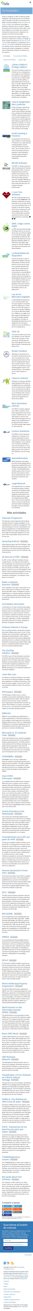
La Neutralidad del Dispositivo (20, 254)
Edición (5, 1286)
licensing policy (23, 1278)
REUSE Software (19, 163)
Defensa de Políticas (9, 60)
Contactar (6, 1281)
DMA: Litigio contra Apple (21, 224)
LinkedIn (7, 1212)
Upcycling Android (10, 541)
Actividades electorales (13, 604)
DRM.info (6, 713)
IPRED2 (5, 937)
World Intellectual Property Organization (14, 984)
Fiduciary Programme (12, 518)
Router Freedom (19, 351)
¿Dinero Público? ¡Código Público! (19, 65)
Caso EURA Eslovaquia (7, 777)
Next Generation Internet (19, 404)
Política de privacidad (9, 1289)
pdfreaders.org (8, 706)
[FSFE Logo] (5, 3)
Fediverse (7, 1206)
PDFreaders (7, 692)
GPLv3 (5, 960)
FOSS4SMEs (8, 756)
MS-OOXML (7, 914)
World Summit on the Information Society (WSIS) (12, 1010)
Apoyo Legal (22, 60)
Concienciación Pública (20, 56)
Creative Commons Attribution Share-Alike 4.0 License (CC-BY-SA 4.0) (16, 1275)
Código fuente (7, 1297)
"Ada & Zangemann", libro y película (21, 103)
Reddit (17, 1209)
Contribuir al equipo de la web (12, 1299)
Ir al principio (28, 1255)
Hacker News (7, 1209)
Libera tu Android (20, 378)
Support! (7, 1214)
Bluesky (17, 1206)
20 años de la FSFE (11, 557)
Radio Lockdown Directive (10, 583)
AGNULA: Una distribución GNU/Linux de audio (14, 1100)
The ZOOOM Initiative (8, 651)
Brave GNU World (10, 1033)
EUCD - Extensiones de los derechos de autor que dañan (14, 1129)
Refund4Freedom (20, 458)
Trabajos (6, 1284)
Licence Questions (20, 431)
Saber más (19, 1218)
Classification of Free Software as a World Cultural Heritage (16, 1077)
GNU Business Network (8, 1058)
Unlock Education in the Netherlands (13, 812)
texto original (22, 1306)
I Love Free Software (17, 193)
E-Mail (17, 1212)
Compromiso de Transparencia (12, 1291)
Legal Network (18, 483)
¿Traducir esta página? (10, 1302)
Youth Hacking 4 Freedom (19, 134)
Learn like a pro (9, 674)
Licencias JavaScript (9, 1294)
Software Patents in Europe (15, 627)
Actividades (6, 56)
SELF (4, 892)
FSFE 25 (15, 331)
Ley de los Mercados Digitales (21, 295)
